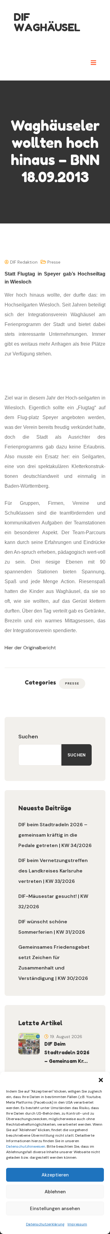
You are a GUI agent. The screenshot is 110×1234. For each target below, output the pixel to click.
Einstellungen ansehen (55, 1209)
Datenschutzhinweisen (25, 1146)
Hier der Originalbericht (30, 647)
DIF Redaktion (23, 262)
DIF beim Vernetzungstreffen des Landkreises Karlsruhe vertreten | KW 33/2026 (53, 870)
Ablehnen (55, 1192)
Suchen (28, 736)
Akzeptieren (55, 1175)
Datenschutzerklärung (45, 1224)
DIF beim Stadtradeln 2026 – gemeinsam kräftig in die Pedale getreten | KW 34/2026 (55, 835)
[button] (101, 1079)
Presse (54, 262)
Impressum (77, 1224)
